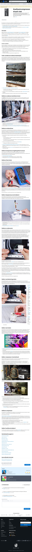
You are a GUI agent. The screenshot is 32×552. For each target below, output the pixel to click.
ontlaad (13, 261)
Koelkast (8, 3)
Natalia (4, 488)
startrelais (10, 26)
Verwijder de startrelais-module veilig (29, 287)
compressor (25, 422)
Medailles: (28, 470)
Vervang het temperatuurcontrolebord (8, 225)
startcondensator (14, 26)
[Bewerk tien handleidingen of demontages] (27, 472)
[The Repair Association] (30, 540)
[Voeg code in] (5, 500)
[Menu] (1, 1)
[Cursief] (4, 500)
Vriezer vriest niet (4, 437)
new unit (11, 147)
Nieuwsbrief (2, 526)
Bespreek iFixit (3, 523)
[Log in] (31, 1)
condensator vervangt (9, 272)
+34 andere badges (27, 473)
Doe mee (10, 523)
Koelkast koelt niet (4, 442)
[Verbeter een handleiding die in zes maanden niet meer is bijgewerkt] (25, 472)
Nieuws (10, 522)
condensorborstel (24, 91)
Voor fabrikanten (11, 528)
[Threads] (28, 540)
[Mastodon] (25, 540)
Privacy (2, 533)
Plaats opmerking (27, 508)
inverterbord (5, 407)
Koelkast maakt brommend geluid (6, 452)
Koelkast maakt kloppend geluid (6, 454)
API (1, 527)
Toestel (2, 3)
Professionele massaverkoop (11, 525)
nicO (16, 16)
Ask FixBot (26, 464)
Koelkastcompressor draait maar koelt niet (8, 441)
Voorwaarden (3, 534)
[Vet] (3, 500)
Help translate (3, 540)
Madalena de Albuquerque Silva (7, 496)
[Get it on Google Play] (12, 535)
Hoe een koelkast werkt (22, 32)
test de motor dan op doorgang (11, 125)
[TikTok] (17, 540)
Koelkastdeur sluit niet (5, 448)
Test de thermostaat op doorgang (7, 155)
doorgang (20, 141)
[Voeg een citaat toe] (8, 500)
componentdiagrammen (10, 32)
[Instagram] (22, 540)
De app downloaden (12, 530)
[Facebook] (18, 540)
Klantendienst (3, 522)
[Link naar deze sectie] (1, 30)
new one (9, 157)
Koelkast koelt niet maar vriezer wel (7, 444)
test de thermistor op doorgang (12, 188)
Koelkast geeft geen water (5, 445)
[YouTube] (23, 540)
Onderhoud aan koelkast (5, 435)
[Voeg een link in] (7, 500)
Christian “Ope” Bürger (6, 492)
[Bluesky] (27, 540)
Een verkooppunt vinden (12, 527)
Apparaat (5, 3)
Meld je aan (25, 524)
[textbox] (16, 504)
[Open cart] (28, 1)
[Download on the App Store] (12, 533)
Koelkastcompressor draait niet (14, 3)
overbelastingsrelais (5, 26)
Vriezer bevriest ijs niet (5, 451)
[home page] (5, 1)
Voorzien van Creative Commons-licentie (18, 550)
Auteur (3, 468)
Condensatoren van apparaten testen (7, 460)
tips (7, 35)
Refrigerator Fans (19, 125)
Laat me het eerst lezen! (24, 526)
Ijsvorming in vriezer (4, 438)
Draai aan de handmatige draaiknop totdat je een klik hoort (11, 144)
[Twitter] (20, 540)
